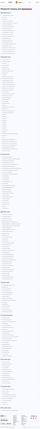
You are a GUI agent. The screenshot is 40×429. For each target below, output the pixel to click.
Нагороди (23, 420)
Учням (14, 423)
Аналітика (14, 422)
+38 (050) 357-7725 (34, 416)
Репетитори (3, 2)
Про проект (15, 415)
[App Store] (9, 423)
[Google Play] (3, 423)
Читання (14, 424)
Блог (30, 2)
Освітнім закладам (24, 421)
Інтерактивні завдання (10, 2)
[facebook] (31, 418)
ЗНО (22, 422)
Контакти (23, 424)
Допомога (14, 416)
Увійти (37, 2)
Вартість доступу (24, 416)
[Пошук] (38, 2)
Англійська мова (15, 421)
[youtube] (33, 418)
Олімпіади (14, 420)
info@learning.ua (33, 415)
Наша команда (24, 423)
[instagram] (35, 418)
